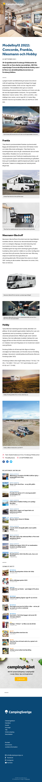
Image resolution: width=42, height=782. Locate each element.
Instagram (10, 760)
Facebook (10, 758)
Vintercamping (9, 732)
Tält (6, 730)
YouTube (10, 763)
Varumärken (9, 734)
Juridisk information (11, 747)
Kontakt (7, 742)
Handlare (8, 723)
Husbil (7, 725)
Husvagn (8, 727)
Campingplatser (10, 721)
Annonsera (8, 745)
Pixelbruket (27, 779)
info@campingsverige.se (15, 755)
